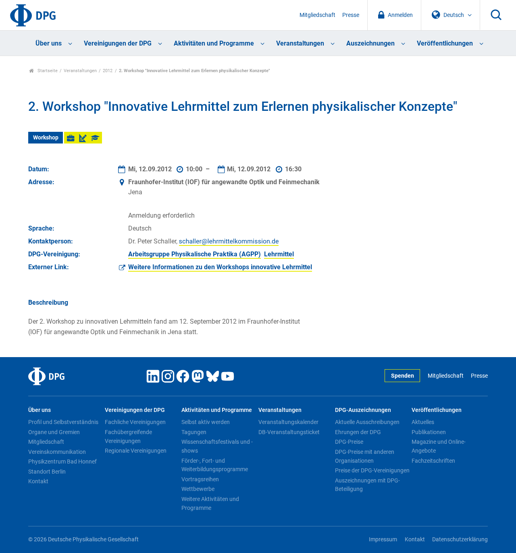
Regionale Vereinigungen (135, 450)
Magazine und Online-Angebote (439, 446)
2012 (107, 70)
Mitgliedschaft (317, 15)
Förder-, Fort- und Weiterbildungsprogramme (214, 465)
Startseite (47, 70)
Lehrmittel (279, 254)
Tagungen (193, 432)
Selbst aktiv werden (205, 422)
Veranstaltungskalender (288, 422)
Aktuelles (423, 422)
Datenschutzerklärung (460, 539)
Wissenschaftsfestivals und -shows (217, 446)
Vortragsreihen (200, 479)
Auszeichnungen (370, 43)
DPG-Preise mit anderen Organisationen (364, 456)
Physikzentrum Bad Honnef (62, 461)
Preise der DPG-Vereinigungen (372, 470)
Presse (350, 15)
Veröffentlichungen (445, 43)
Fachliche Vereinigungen (135, 422)
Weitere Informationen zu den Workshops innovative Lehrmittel (220, 267)
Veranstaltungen (300, 43)
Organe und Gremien (54, 432)
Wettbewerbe (197, 489)
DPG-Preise (349, 442)
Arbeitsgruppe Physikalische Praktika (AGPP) (194, 254)
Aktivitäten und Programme (214, 43)
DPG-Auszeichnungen (363, 410)
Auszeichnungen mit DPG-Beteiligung (367, 485)
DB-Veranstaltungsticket (289, 432)
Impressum (383, 539)
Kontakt (38, 481)
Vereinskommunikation (57, 452)
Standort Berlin (47, 471)
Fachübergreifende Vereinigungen (128, 436)
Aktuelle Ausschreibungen (367, 422)
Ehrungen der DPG (358, 432)
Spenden (402, 375)
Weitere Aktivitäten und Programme (210, 503)
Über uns (48, 43)
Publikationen (429, 432)
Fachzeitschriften (433, 460)
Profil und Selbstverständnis (63, 422)
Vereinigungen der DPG (118, 43)
